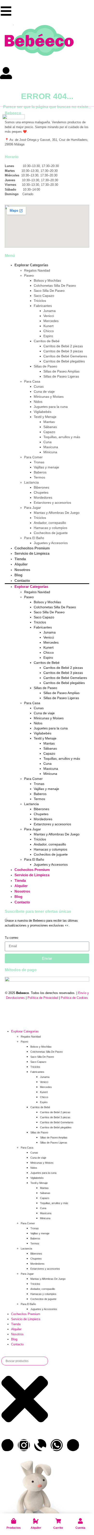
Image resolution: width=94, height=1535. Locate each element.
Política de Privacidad (42, 998)
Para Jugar (32, 508)
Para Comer (33, 457)
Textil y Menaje (45, 417)
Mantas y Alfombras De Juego (57, 513)
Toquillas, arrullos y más (61, 437)
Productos (14, 1527)
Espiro (48, 336)
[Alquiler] (36, 1521)
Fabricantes (43, 306)
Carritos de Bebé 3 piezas (63, 351)
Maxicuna (50, 447)
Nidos (38, 402)
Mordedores (43, 497)
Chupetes (41, 492)
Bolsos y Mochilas (47, 280)
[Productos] (13, 1521)
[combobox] (24, 1361)
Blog (18, 575)
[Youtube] (73, 1445)
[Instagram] (24, 1445)
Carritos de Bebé (47, 341)
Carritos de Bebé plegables (64, 361)
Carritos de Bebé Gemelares (65, 356)
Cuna (47, 442)
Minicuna (50, 452)
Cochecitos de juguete (51, 533)
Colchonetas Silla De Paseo (55, 285)
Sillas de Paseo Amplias (61, 371)
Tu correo (11, 937)
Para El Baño (34, 538)
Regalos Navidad (37, 270)
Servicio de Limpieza (31, 553)
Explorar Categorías (31, 265)
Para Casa (32, 381)
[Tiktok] (7, 1445)
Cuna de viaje (44, 391)
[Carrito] (58, 1521)
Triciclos (40, 301)
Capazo (49, 432)
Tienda (20, 559)
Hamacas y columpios (50, 528)
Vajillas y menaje (46, 467)
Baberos (40, 472)
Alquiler (36, 1527)
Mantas (49, 422)
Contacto (22, 580)
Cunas (39, 386)
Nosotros (22, 570)
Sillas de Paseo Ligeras (61, 376)
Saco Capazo (44, 296)
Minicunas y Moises (49, 396)
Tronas (39, 462)
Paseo (29, 275)
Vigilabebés (42, 412)
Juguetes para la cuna (51, 407)
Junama (49, 311)
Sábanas (50, 427)
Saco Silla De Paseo (49, 290)
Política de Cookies (74, 998)
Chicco (48, 331)
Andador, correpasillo (50, 523)
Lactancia (31, 482)
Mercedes (51, 321)
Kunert (48, 326)
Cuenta (80, 1527)
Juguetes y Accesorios (51, 543)
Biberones (41, 487)
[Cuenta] (80, 1521)
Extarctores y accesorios (52, 502)
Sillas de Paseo (45, 366)
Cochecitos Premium (32, 548)
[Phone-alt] (40, 1445)
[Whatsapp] (57, 1445)
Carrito (58, 1527)
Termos (39, 477)
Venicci (48, 316)
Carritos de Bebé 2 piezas (63, 346)
